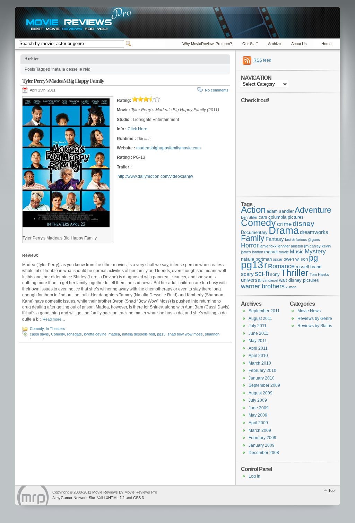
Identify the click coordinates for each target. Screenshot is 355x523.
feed (262, 60)
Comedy (37, 328)
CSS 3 (138, 498)
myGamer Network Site (75, 498)
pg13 (161, 334)
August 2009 (260, 393)
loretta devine (95, 334)
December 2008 (264, 452)
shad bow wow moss (185, 334)
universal (251, 280)
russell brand (308, 266)
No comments (216, 90)
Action (253, 210)
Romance (281, 266)
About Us (299, 44)
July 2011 (258, 325)
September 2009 (264, 385)
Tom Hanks (319, 274)
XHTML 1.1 (115, 498)
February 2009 (262, 437)
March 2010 (260, 363)
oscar (278, 259)
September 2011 (264, 310)
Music (297, 251)
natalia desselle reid (138, 334)
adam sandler (280, 211)
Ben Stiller (249, 217)
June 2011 (258, 333)
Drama (284, 230)
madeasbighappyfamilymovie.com (168, 148)
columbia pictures (286, 217)
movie (284, 252)
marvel (271, 251)
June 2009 (259, 408)
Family (253, 238)
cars (263, 217)
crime (284, 224)
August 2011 (260, 318)
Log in (254, 476)
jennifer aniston (290, 246)
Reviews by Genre (314, 318)
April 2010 (258, 355)
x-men (291, 287)
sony (275, 274)
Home (326, 44)
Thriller (295, 273)
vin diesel (270, 280)
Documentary (254, 232)
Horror (250, 245)
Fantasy (275, 239)
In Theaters (55, 328)
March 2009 (260, 430)
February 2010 (262, 370)
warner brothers (263, 286)
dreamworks (314, 232)
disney (303, 223)
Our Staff (250, 44)
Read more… (54, 319)
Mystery (315, 251)
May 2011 (258, 340)
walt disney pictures (299, 280)
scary (247, 274)
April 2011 (258, 348)
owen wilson (296, 259)
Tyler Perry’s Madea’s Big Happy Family (63, 81)
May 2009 (258, 415)
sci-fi (262, 273)
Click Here (137, 129)
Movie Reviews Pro (33, 495)
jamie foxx (268, 246)
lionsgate (74, 334)
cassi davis (39, 334)
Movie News (309, 310)
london (257, 252)
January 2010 (262, 378)
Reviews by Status (314, 325)
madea (114, 334)
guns (316, 239)
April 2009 (258, 422)
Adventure (313, 210)
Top (331, 490)
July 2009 (258, 400)
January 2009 (262, 445)
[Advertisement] (284, 146)
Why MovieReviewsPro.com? (207, 44)
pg (313, 257)
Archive (274, 44)
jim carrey (312, 246)
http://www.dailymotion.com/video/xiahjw (155, 176)
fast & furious (296, 239)
